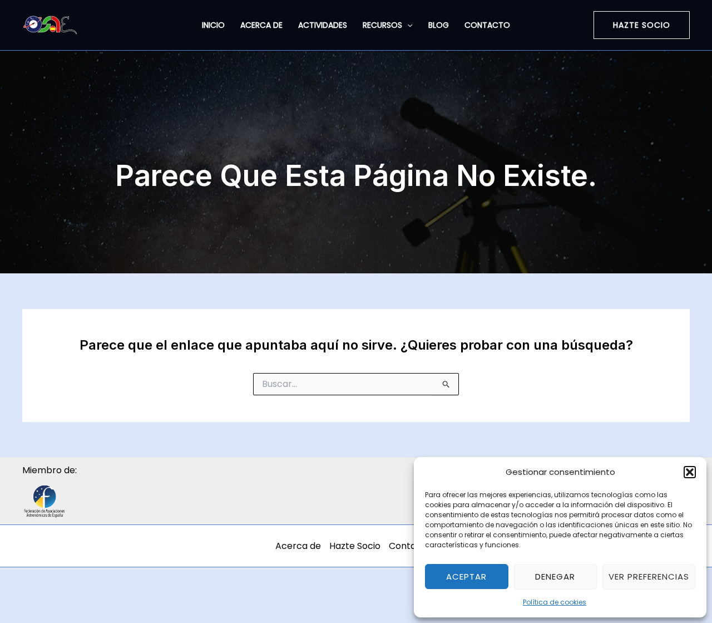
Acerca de (261, 25)
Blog (438, 25)
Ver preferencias (649, 576)
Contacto (487, 25)
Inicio (213, 25)
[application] (407, 25)
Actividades (322, 25)
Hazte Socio (354, 545)
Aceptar (466, 576)
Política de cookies (554, 602)
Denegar (555, 576)
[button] (689, 472)
